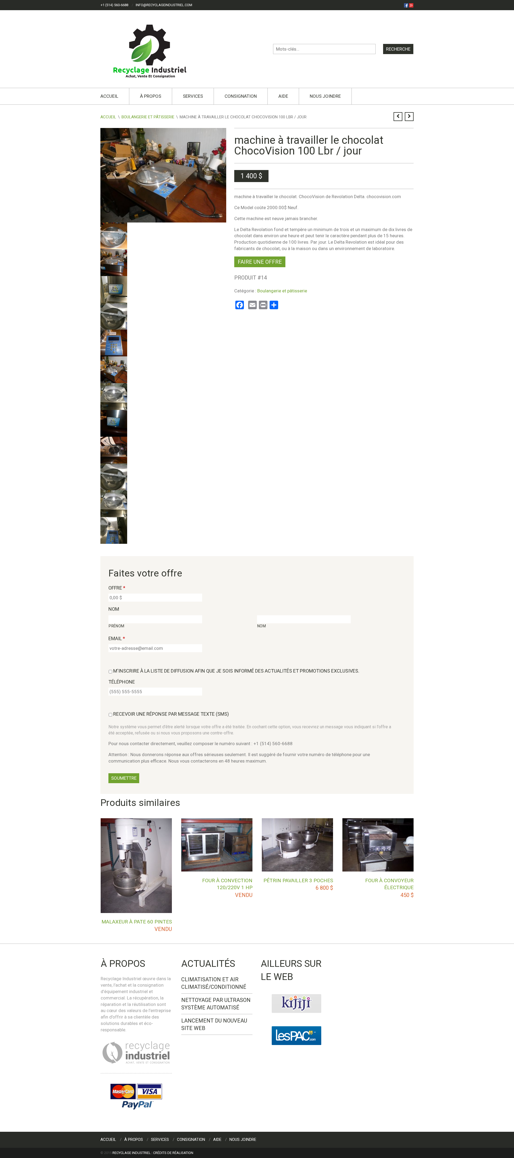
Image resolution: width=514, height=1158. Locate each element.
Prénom (116, 626)
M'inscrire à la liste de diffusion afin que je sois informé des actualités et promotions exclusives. (236, 671)
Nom (113, 609)
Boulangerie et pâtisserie (148, 117)
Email (116, 638)
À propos (150, 96)
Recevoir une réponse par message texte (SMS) (171, 714)
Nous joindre (325, 96)
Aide (283, 96)
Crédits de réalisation (173, 1153)
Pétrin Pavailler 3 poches (298, 880)
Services (193, 96)
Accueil (109, 96)
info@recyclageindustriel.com (164, 5)
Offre (116, 588)
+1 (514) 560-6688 (114, 5)
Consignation (241, 96)
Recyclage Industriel (131, 1153)
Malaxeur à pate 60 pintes (136, 922)
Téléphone (121, 682)
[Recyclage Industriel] (154, 48)
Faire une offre (260, 262)
